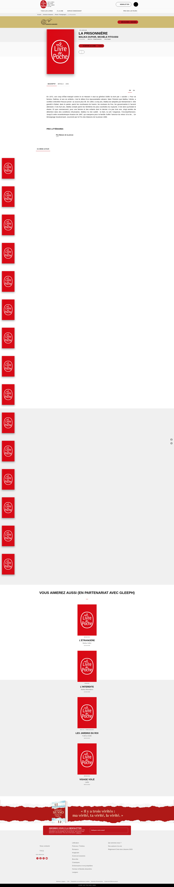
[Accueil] (43, 4)
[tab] (38, 11)
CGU (68, 881)
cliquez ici (78, 832)
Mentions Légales (61, 881)
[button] (123, 4)
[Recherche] (136, 4)
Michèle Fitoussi (108, 37)
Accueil (39, 14)
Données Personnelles (97, 881)
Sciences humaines (48, 14)
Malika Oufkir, (88, 37)
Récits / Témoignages (60, 14)
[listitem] (37, 858)
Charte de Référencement (111, 881)
